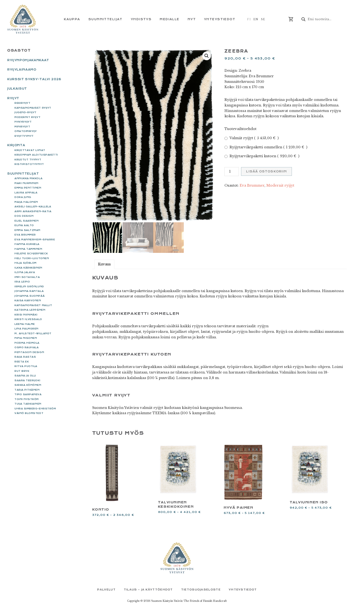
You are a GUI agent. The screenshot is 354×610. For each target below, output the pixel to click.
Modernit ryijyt (280, 185)
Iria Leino (22, 281)
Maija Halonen (26, 202)
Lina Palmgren (26, 328)
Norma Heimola (26, 342)
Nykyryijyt (23, 121)
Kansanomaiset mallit (33, 305)
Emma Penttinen (27, 187)
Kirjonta (16, 145)
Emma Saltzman (27, 230)
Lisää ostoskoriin (266, 171)
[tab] (104, 264)
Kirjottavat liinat (29, 150)
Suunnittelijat (23, 173)
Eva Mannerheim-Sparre (34, 239)
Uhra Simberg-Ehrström (35, 408)
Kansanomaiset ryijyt (32, 107)
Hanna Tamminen (28, 249)
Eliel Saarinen (26, 220)
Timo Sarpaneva (28, 394)
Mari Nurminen (26, 183)
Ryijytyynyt (24, 136)
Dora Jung (22, 197)
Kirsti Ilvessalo (28, 319)
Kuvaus (104, 264)
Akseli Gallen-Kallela (32, 206)
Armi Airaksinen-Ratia (32, 211)
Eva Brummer (252, 185)
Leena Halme (24, 324)
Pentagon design (29, 352)
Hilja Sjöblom (25, 263)
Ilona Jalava (24, 272)
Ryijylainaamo (21, 69)
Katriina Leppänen (29, 309)
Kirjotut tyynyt (27, 159)
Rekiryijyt (22, 103)
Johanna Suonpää (29, 296)
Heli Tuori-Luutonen (31, 258)
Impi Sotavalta (27, 277)
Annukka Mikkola (28, 178)
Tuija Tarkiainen (27, 403)
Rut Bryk (21, 371)
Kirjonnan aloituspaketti (36, 154)
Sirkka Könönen (27, 385)
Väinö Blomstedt (28, 413)
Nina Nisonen (25, 338)
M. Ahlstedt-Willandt (33, 333)
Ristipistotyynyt (29, 164)
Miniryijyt (22, 126)
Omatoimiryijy (25, 131)
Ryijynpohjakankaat (28, 60)
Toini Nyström (26, 399)
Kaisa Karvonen (27, 300)
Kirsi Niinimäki (25, 314)
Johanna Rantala (29, 291)
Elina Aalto (24, 225)
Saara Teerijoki (27, 380)
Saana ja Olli (25, 375)
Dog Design (23, 216)
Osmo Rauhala (26, 347)
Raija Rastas (25, 356)
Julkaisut (17, 88)
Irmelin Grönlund (29, 286)
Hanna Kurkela (26, 244)
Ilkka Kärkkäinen (28, 267)
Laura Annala (25, 192)
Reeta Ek (21, 361)
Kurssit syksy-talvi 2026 (34, 79)
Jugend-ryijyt (25, 112)
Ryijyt (13, 98)
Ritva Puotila (25, 366)
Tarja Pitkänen (27, 389)
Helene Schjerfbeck (31, 253)
